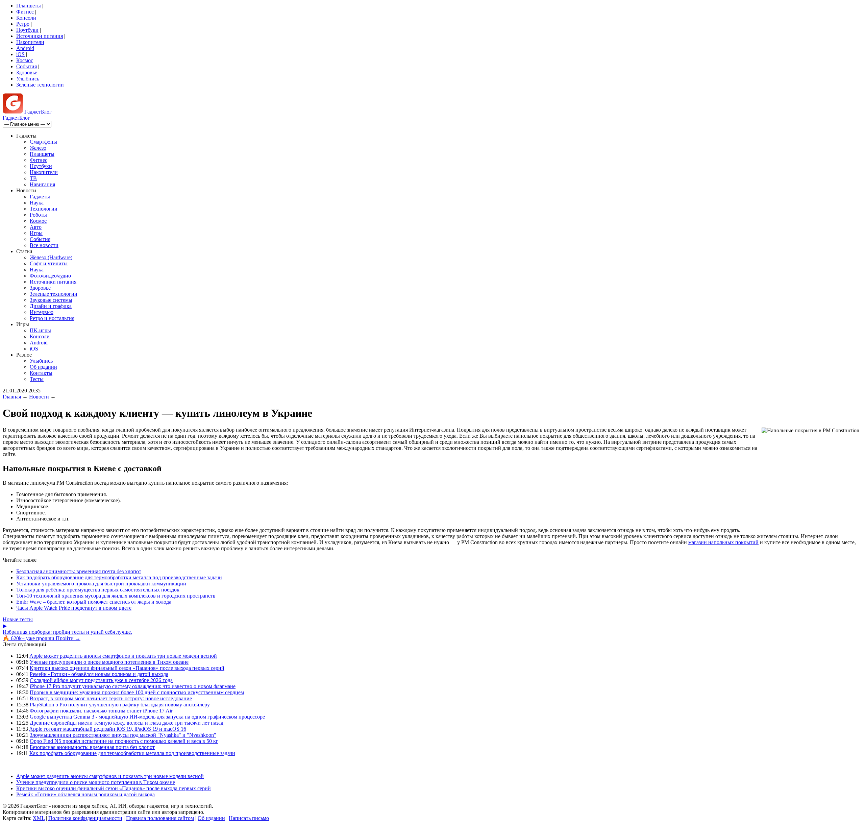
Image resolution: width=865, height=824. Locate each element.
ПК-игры (40, 330)
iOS (20, 54)
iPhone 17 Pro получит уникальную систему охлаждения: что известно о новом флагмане (133, 686)
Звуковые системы (51, 300)
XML (39, 818)
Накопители (30, 42)
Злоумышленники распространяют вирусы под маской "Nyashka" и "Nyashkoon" (123, 735)
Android (25, 48)
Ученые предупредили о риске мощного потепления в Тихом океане (109, 662)
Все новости (44, 245)
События (26, 66)
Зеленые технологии (40, 85)
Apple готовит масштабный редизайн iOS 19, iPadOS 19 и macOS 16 (107, 729)
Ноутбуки (27, 30)
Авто (36, 227)
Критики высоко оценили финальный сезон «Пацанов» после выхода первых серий (127, 668)
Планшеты (28, 5)
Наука (37, 202)
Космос (24, 60)
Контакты (41, 373)
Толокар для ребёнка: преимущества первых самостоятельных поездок (97, 589)
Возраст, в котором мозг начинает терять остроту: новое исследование (111, 698)
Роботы (38, 215)
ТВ (33, 178)
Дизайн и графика (51, 306)
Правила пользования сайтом (160, 818)
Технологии (43, 209)
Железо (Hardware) (51, 257)
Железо (38, 148)
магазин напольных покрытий (723, 542)
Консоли (26, 18)
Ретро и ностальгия (52, 318)
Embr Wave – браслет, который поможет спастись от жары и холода (93, 602)
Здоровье (26, 72)
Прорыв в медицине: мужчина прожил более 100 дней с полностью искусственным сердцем (137, 692)
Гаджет (37, 112)
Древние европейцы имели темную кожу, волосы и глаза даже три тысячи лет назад (126, 723)
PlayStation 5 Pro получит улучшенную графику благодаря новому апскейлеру (120, 704)
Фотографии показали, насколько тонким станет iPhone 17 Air (101, 710)
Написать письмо (249, 818)
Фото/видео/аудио (50, 275)
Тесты (37, 379)
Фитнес (25, 12)
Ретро (22, 24)
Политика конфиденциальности (85, 818)
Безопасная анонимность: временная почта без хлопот (78, 571)
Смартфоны (43, 142)
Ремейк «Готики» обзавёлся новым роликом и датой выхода (99, 674)
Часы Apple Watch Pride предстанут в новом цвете (73, 608)
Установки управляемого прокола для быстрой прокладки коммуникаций (101, 583)
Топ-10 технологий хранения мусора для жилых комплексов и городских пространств (116, 596)
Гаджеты (40, 196)
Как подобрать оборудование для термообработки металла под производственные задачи (119, 577)
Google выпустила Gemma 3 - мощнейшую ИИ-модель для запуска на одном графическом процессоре (147, 717)
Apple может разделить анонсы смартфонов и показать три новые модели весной (123, 656)
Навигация (42, 184)
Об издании (43, 367)
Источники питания (39, 36)
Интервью (41, 312)
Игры (36, 233)
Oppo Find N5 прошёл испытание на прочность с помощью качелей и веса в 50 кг (124, 741)
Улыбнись (27, 78)
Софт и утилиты (49, 263)
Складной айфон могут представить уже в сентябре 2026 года (101, 680)
